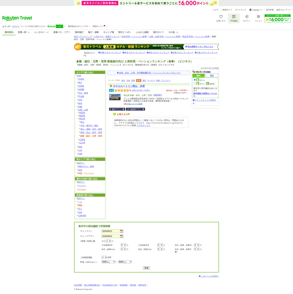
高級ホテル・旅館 (86, 166)
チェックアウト (87, 236)
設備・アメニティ (163, 80)
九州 (80, 150)
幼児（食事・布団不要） (183, 250)
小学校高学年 (107, 245)
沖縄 (80, 154)
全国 (79, 76)
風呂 (144, 80)
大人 (103, 241)
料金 (89, 262)
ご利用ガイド (226, 10)
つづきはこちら (143, 125)
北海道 (81, 79)
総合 (123, 80)
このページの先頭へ (210, 276)
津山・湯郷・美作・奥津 (91, 129)
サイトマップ (240, 10)
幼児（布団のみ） (145, 249)
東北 (80, 82)
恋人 (80, 209)
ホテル (202, 80)
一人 (80, 202)
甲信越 (81, 96)
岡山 (82, 122)
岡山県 (82, 119)
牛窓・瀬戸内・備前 (89, 125)
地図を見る (157, 95)
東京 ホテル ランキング (134, 52)
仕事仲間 (82, 216)
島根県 (82, 116)
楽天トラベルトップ (83, 36)
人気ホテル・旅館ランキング (107, 36)
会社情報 (78, 285)
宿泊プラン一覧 (118, 109)
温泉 (80, 170)
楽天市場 (269, 10)
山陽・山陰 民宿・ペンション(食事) (165, 36)
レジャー (82, 185)
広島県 (82, 140)
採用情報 (124, 285)
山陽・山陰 (83, 110)
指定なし (81, 163)
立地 (128, 80)
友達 (80, 212)
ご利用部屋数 (86, 257)
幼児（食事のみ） (109, 249)
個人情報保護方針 (92, 285)
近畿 (80, 107)
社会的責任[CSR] (109, 285)
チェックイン (86, 231)
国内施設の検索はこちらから (205, 94)
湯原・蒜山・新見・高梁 (91, 132)
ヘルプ (215, 10)
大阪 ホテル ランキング (207, 52)
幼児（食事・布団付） (184, 245)
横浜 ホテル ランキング (158, 52)
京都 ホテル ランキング (183, 52)
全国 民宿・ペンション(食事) (134, 36)
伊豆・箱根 (83, 93)
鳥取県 (82, 113)
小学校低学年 (143, 245)
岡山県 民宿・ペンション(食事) (196, 36)
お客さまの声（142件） (141, 90)
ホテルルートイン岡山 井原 (129, 86)
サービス (151, 80)
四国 (80, 147)
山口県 (82, 143)
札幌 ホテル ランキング (110, 52)
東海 (80, 103)
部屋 (133, 80)
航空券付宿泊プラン (135, 109)
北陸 (80, 100)
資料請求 (142, 285)
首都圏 (81, 89)
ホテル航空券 (207, 84)
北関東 (81, 86)
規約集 (133, 285)
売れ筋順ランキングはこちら (200, 46)
